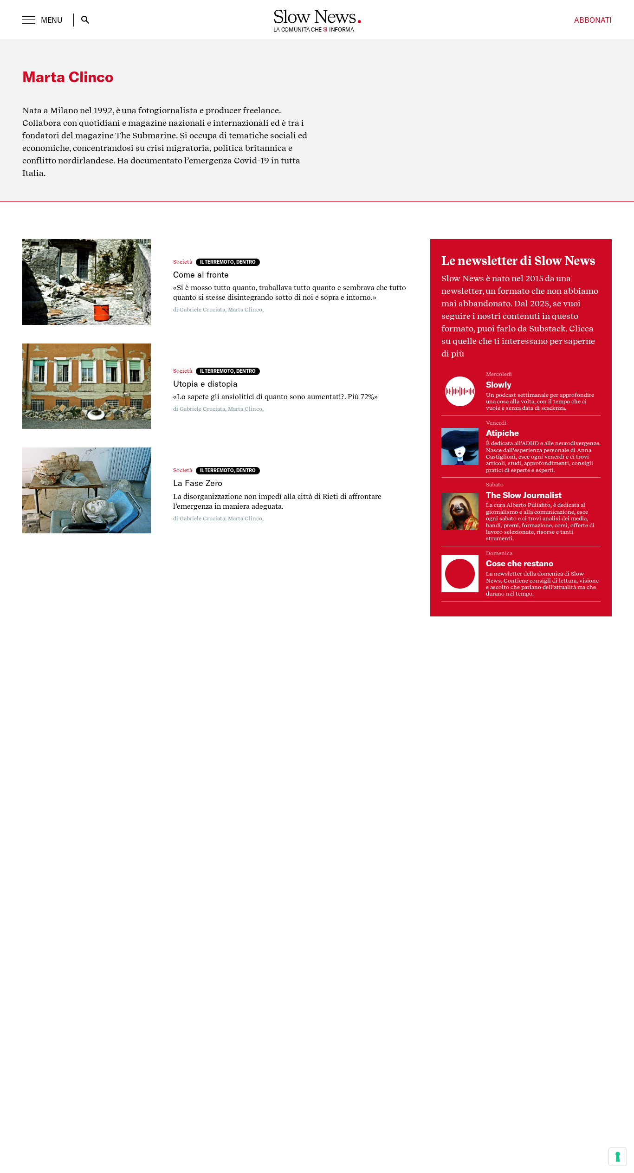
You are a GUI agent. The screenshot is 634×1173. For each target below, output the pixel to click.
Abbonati (593, 20)
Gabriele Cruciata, (204, 309)
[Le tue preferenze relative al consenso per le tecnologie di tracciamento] (618, 1157)
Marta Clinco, (246, 309)
